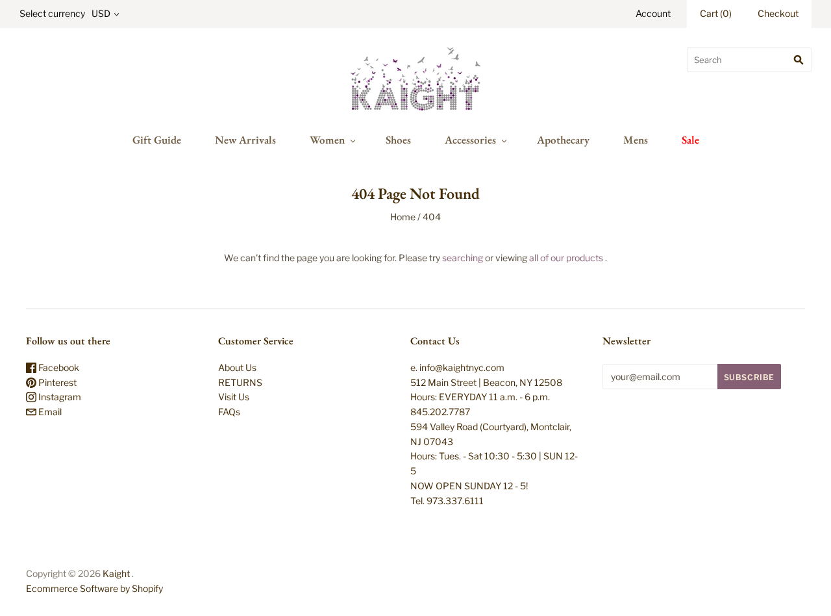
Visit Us (233, 396)
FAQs (229, 411)
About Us (237, 367)
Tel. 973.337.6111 (447, 500)
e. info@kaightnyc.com (457, 367)
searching (462, 257)
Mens (635, 140)
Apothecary (563, 140)
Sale (690, 140)
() (716, 13)
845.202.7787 (440, 411)
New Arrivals (245, 140)
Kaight (116, 573)
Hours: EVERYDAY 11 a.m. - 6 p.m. (480, 396)
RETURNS (240, 382)
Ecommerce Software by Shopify (94, 588)
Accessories (470, 140)
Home (403, 216)
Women (327, 140)
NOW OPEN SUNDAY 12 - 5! (469, 485)
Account (653, 13)
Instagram (58, 396)
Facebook (57, 367)
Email (49, 411)
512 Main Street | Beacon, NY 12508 (486, 382)
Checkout (778, 13)
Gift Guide (156, 140)
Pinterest (56, 382)
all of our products (566, 257)
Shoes (398, 140)
